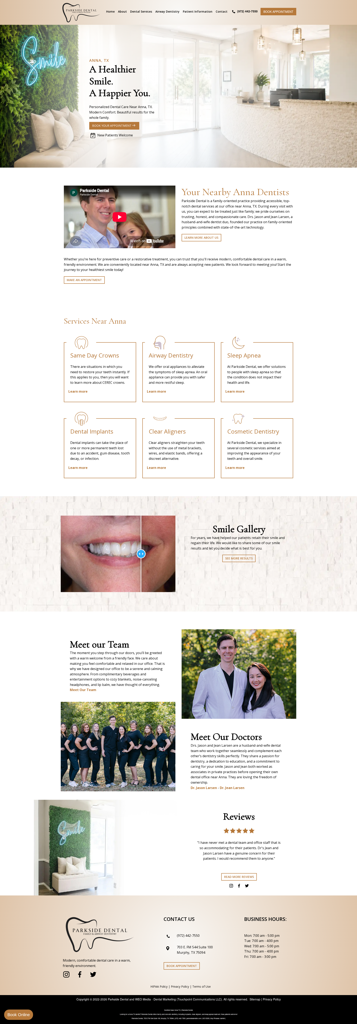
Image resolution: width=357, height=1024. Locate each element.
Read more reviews (239, 877)
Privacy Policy (180, 986)
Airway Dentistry (167, 11)
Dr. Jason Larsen (204, 788)
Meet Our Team (83, 690)
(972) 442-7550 (188, 935)
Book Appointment (278, 12)
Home (110, 11)
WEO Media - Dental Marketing (155, 999)
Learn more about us (201, 238)
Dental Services (141, 11)
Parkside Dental (118, 999)
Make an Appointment (84, 280)
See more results (239, 558)
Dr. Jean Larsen (232, 788)
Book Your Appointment (112, 126)
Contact (221, 11)
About (122, 11)
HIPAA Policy (159, 986)
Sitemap (255, 999)
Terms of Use (201, 986)
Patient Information (197, 11)
